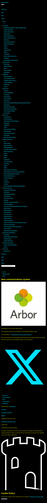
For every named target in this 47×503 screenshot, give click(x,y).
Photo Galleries (6, 401)
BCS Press (5, 395)
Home (4, 271)
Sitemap (3, 415)
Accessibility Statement (6, 412)
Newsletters (5, 403)
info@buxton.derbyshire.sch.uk (8, 421)
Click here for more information (36, 496)
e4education (13, 406)
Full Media (3, 409)
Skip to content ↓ (5, 2)
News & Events (6, 273)
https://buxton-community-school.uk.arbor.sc (21, 334)
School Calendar (6, 397)
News (4, 276)
